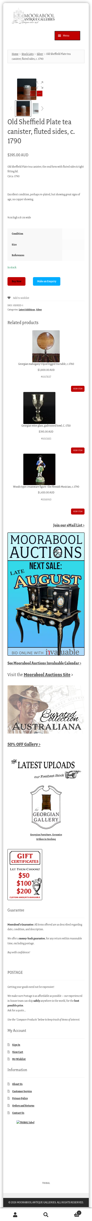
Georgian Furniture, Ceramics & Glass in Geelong (46, 837)
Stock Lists (28, 54)
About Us (17, 1084)
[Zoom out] (33, 94)
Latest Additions (27, 309)
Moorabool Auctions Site (47, 674)
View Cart (17, 1052)
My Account (15, 1214)
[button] (39, 85)
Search (46, 1214)
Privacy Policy (20, 1098)
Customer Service (22, 1091)
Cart (70, 1211)
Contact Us (18, 1112)
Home (15, 54)
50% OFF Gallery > (23, 744)
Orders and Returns (23, 1105)
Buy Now (16, 281)
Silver (40, 54)
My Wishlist (19, 1059)
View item (77, 389)
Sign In (16, 1044)
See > (44, 663)
